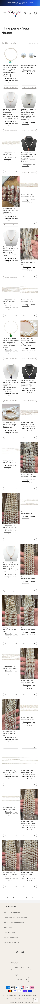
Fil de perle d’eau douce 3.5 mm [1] (27, 300)
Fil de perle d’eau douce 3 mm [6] (27, 771)
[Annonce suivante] (36, 3)
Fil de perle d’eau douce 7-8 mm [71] (9, 526)
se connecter (10, 79)
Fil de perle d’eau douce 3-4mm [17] (9, 461)
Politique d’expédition (16, 1002)
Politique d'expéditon (12, 912)
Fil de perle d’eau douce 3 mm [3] (27, 512)
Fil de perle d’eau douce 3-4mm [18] (27, 423)
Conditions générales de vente (15, 917)
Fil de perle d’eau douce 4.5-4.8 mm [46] (9, 629)
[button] (4, 13)
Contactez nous (10, 932)
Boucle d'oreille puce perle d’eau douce (28, 66)
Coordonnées (29, 1002)
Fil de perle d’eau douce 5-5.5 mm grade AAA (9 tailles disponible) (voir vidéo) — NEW (28, 342)
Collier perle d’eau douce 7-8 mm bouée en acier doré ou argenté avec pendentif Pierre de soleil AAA (29, 157)
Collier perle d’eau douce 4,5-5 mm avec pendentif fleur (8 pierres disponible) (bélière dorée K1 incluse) (11, 343)
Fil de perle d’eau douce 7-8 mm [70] (28, 873)
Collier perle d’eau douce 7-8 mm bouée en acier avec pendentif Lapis (29, 383)
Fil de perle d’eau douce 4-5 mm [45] (28, 628)
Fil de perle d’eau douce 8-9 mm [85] (28, 822)
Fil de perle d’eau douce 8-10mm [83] (10, 873)
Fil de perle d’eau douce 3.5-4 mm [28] (10, 667)
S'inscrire (8, 78)
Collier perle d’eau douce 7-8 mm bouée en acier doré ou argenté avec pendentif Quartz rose (11, 112)
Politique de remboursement (28, 995)
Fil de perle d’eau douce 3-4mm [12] (27, 718)
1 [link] (7, 897)
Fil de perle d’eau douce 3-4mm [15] (27, 195)
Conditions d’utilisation (31, 999)
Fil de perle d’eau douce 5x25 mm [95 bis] (28, 262)
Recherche (8, 927)
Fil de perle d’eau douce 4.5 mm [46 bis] (9, 733)
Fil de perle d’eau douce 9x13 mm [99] (28, 475)
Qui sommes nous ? (11, 942)
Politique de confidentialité (14, 922)
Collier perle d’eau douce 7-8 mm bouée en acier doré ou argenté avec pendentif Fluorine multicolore (10, 385)
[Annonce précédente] (4, 3)
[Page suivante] (32, 897)
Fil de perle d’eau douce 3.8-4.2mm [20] (9, 301)
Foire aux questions (11, 937)
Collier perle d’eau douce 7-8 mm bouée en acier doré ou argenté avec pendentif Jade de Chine (10, 251)
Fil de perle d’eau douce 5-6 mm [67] (28, 681)
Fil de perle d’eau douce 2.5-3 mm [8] (10, 771)
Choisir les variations (10, 87)
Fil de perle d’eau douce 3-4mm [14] (9, 153)
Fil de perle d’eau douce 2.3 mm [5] (9, 808)
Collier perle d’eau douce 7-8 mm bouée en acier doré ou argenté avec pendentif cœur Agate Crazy (11, 567)
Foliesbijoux (13, 995)
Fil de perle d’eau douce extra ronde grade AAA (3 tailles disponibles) (10, 425)
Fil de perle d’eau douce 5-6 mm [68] (28, 577)
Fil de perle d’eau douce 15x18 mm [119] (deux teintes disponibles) (10, 211)
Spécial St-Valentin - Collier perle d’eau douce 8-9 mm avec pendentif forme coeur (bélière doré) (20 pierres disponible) (10, 71)
